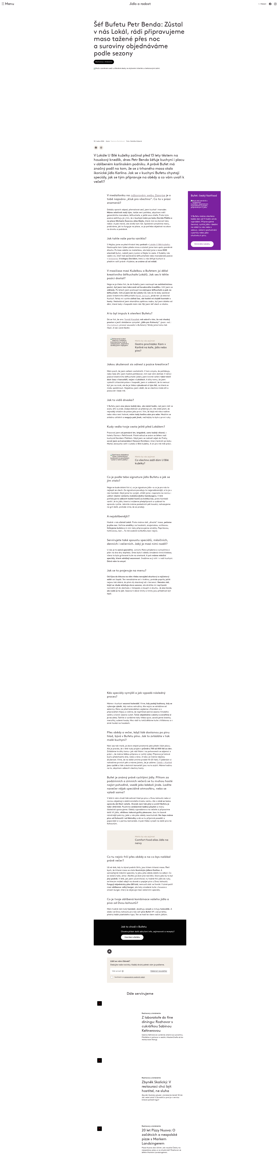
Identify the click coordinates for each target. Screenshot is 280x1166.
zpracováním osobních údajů (134, 977)
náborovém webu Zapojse (148, 195)
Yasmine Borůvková (118, 141)
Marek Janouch (142, 296)
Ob (164, 763)
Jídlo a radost (140, 3)
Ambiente (113, 259)
